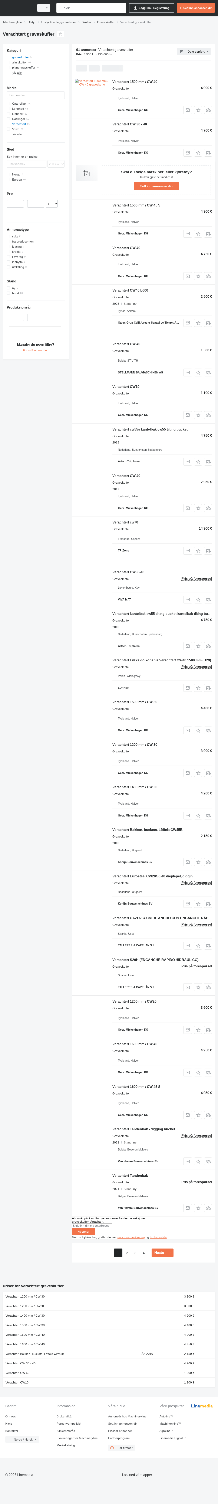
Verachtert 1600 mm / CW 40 (134, 1044)
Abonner (83, 1231)
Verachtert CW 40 (126, 248)
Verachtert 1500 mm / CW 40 (134, 82)
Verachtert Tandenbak (130, 1175)
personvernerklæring (131, 1237)
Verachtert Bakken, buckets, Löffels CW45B (147, 830)
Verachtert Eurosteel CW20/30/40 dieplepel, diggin (152, 876)
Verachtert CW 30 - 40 (129, 124)
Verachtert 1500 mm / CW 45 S (136, 205)
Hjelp (8, 1423)
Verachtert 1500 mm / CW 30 (134, 702)
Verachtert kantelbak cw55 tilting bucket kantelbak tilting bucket (163, 614)
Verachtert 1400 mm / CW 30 (134, 787)
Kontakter (11, 1430)
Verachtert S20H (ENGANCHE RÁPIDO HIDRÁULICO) (155, 960)
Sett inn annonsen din (156, 186)
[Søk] (60, 8)
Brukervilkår (65, 1416)
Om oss (10, 1416)
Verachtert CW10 (125, 387)
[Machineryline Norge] (18, 8)
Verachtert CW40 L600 (130, 290)
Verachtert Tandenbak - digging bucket (143, 1129)
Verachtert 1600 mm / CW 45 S (136, 1087)
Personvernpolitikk (69, 1423)
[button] (198, 110)
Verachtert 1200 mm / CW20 (134, 1001)
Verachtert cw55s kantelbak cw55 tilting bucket (150, 429)
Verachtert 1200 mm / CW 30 (134, 744)
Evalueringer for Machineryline (77, 1438)
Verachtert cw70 (125, 522)
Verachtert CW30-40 (128, 572)
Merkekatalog (66, 1445)
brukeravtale (158, 1237)
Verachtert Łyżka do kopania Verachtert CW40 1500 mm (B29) (161, 660)
